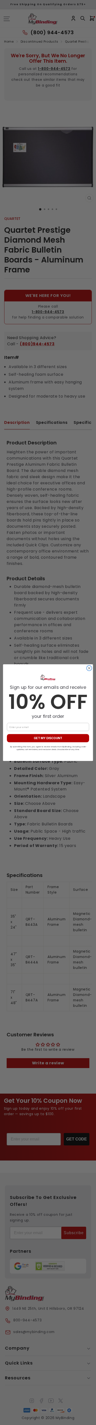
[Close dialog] (89, 667)
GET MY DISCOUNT (48, 738)
